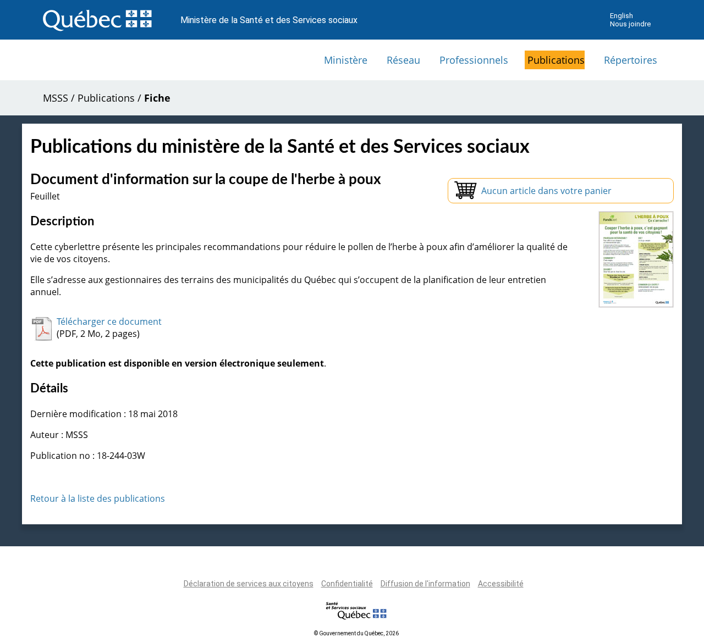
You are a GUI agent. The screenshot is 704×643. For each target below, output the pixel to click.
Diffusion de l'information (425, 583)
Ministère (345, 59)
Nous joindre (630, 24)
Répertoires (630, 59)
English (621, 16)
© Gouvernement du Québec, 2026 (356, 633)
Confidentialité (347, 583)
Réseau (403, 59)
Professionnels (473, 59)
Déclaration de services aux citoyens (249, 583)
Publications (556, 59)
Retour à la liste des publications (97, 498)
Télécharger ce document (109, 321)
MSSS (55, 97)
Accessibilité (501, 583)
